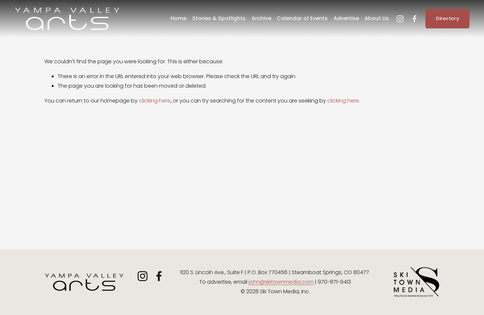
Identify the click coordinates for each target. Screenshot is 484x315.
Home (178, 18)
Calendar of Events (302, 18)
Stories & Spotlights (219, 18)
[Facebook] (414, 18)
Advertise (346, 18)
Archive (261, 18)
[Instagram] (400, 18)
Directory (447, 18)
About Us (376, 18)
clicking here (155, 100)
